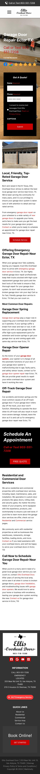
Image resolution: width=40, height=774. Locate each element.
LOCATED (20, 678)
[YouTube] (23, 659)
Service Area (20, 720)
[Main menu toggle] (9, 12)
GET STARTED (20, 742)
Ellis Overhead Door (25, 574)
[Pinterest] (28, 659)
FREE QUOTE (20, 461)
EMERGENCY (20, 675)
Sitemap (30, 763)
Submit (20, 127)
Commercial (21, 520)
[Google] (17, 659)
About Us (20, 712)
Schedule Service (20, 240)
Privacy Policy (9, 766)
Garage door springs (11, 318)
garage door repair (25, 212)
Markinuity (28, 769)
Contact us (6, 227)
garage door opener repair (13, 373)
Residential (6, 520)
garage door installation (25, 583)
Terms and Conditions (26, 766)
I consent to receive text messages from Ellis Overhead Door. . (19, 109)
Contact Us (20, 723)
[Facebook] (11, 659)
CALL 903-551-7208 (20, 672)
